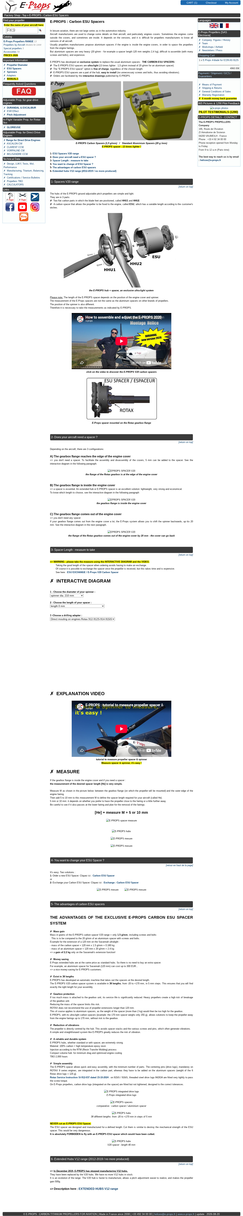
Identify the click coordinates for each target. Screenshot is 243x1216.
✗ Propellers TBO (13, 181)
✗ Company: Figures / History (214, 40)
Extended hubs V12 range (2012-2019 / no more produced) (84, 171)
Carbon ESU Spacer (104, 875)
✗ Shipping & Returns (210, 88)
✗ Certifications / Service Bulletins (22, 177)
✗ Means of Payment (210, 84)
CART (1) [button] (192, 2)
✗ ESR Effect (11, 111)
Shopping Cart (206, 55)
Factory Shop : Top (15, 15)
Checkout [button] (211, 2)
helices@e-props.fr (210, 160)
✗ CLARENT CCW (14, 147)
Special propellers (13, 48)
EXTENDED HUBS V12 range (98, 1188)
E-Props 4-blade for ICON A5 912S (221, 60)
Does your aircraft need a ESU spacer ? (74, 157)
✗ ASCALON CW (13, 143)
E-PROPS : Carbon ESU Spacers (49, 15)
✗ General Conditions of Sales (215, 91)
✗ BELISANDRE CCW (16, 154)
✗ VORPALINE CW (14, 150)
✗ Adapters (10, 75)
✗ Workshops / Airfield (211, 47)
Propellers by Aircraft (14, 44)
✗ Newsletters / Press (210, 50)
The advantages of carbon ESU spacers (74, 167)
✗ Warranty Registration (211, 95)
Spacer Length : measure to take (70, 160)
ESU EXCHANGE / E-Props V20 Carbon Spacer (92, 572)
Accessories (10, 51)
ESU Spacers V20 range (66, 153)
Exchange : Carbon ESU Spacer (121, 882)
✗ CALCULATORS (14, 184)
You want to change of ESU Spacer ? (73, 164)
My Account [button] (231, 2)
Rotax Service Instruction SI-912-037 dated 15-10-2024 (79, 1077)
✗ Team (203, 43)
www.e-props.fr (186, 1214)
